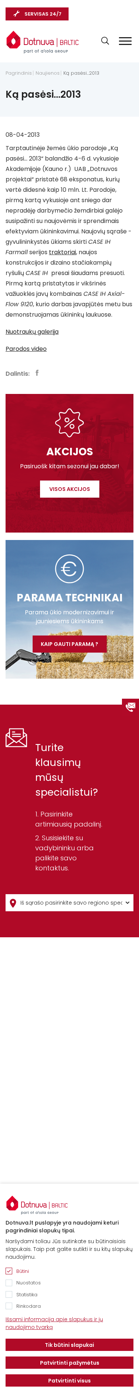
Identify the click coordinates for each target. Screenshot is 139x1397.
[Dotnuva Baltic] (43, 42)
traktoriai (62, 252)
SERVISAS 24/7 (43, 13)
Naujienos (48, 73)
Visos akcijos (69, 489)
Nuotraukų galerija (32, 331)
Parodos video (26, 349)
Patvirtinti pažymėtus (69, 1363)
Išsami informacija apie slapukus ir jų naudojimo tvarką (54, 1323)
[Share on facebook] (37, 372)
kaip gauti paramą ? (69, 644)
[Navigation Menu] (125, 41)
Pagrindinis (19, 73)
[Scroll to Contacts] (130, 707)
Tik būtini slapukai (69, 1345)
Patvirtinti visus (69, 1380)
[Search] (105, 40)
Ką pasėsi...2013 (81, 73)
